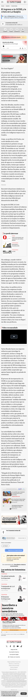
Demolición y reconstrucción (15, 245)
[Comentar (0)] (17, 29)
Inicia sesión (5, 628)
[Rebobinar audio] (20, 48)
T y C (15, 634)
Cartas (13, 236)
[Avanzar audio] (22, 48)
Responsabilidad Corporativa (14, 661)
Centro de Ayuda (14, 667)
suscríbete (12, 628)
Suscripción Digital (14, 654)
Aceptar (24, 693)
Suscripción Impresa (14, 652)
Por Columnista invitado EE (13, 530)
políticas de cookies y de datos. (9, 695)
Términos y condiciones (14, 663)
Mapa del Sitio (14, 649)
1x (25, 48)
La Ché (13, 251)
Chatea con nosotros (15, 657)
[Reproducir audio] (3, 46)
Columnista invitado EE (11, 22)
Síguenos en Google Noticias (15, 550)
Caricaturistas (15, 242)
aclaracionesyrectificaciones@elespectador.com (17, 680)
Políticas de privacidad (14, 665)
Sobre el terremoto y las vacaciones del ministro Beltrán (17, 239)
